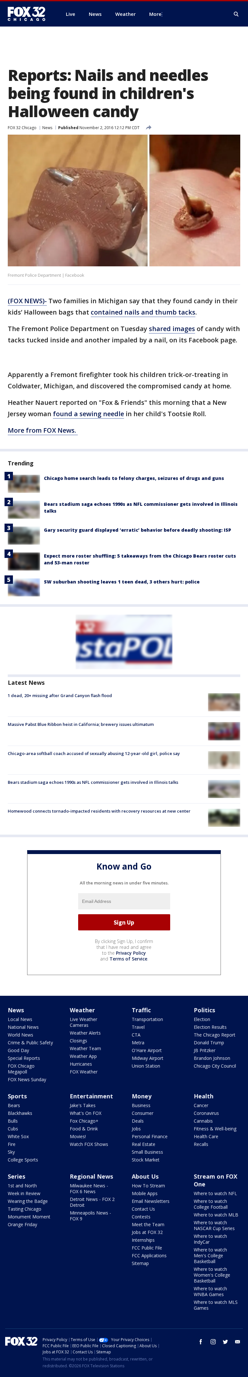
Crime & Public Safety (30, 1042)
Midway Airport (147, 1058)
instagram (213, 1342)
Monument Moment (29, 1217)
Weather (82, 1010)
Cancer (201, 1105)
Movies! (78, 1136)
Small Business (147, 1152)
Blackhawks (20, 1113)
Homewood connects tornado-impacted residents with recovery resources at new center (99, 811)
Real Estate (143, 1144)
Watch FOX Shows (89, 1144)
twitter (225, 1342)
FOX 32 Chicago (22, 127)
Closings (78, 1041)
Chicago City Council (215, 1066)
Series (16, 1176)
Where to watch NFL (215, 1193)
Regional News (91, 1176)
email (237, 1342)
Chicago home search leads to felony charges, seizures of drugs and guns (134, 478)
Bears (14, 1105)
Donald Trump (209, 1042)
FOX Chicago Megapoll (21, 1069)
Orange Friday (22, 1224)
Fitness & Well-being (215, 1129)
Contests (141, 1217)
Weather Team (85, 1048)
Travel (138, 1027)
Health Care (206, 1136)
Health (203, 1096)
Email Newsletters (151, 1201)
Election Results (210, 1027)
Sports (17, 1096)
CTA (136, 1035)
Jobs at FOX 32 (147, 1232)
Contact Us (143, 1209)
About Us (145, 1176)
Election (202, 1019)
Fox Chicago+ (84, 1121)
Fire (12, 1144)
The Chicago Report (214, 1035)
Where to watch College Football (211, 1204)
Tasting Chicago (24, 1209)
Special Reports (24, 1058)
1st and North (22, 1186)
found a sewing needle (88, 413)
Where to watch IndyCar (210, 1239)
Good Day (18, 1050)
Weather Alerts (85, 1033)
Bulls (13, 1121)
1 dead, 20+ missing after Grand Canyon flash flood (60, 695)
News (47, 127)
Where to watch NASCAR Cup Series (214, 1225)
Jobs (136, 1129)
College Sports (23, 1160)
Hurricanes (81, 1064)
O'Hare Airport (147, 1050)
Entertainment (91, 1096)
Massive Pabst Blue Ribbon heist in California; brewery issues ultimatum (81, 724)
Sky (11, 1152)
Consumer (142, 1113)
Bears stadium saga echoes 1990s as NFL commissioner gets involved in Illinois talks (93, 782)
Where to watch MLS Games (216, 1305)
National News (23, 1027)
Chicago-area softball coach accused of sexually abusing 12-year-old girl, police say (94, 753)
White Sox (18, 1136)
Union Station (146, 1066)
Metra (138, 1042)
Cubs (13, 1129)
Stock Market (146, 1160)
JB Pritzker (204, 1050)
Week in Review (24, 1193)
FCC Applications (149, 1255)
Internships (143, 1240)
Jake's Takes (83, 1105)
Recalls (201, 1144)
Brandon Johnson (212, 1058)
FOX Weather (84, 1072)
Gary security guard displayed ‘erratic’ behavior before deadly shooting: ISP (137, 530)
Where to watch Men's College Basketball (210, 1255)
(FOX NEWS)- (27, 300)
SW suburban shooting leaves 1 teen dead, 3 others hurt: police (122, 582)
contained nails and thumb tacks (143, 312)
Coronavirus (206, 1113)
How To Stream (148, 1186)
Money (141, 1096)
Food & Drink (84, 1129)
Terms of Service (128, 959)
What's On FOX (85, 1113)
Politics (204, 1010)
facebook (201, 1342)
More (155, 14)
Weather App (83, 1056)
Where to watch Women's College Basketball (212, 1275)
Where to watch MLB (216, 1215)
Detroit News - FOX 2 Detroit (92, 1202)
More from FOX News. (43, 430)
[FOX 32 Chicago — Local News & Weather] (29, 14)
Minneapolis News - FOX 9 (90, 1216)
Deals (138, 1121)
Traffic (141, 1010)
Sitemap (140, 1263)
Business (141, 1105)
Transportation (147, 1019)
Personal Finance (150, 1136)
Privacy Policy (131, 953)
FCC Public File (147, 1248)
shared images (172, 328)
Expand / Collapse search (236, 14)
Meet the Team (148, 1224)
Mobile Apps (145, 1193)
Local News (20, 1019)
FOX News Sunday (27, 1079)
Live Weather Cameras (83, 1022)
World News (20, 1035)
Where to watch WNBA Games (210, 1291)
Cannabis (203, 1121)
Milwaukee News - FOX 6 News (89, 1188)
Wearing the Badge (28, 1201)
